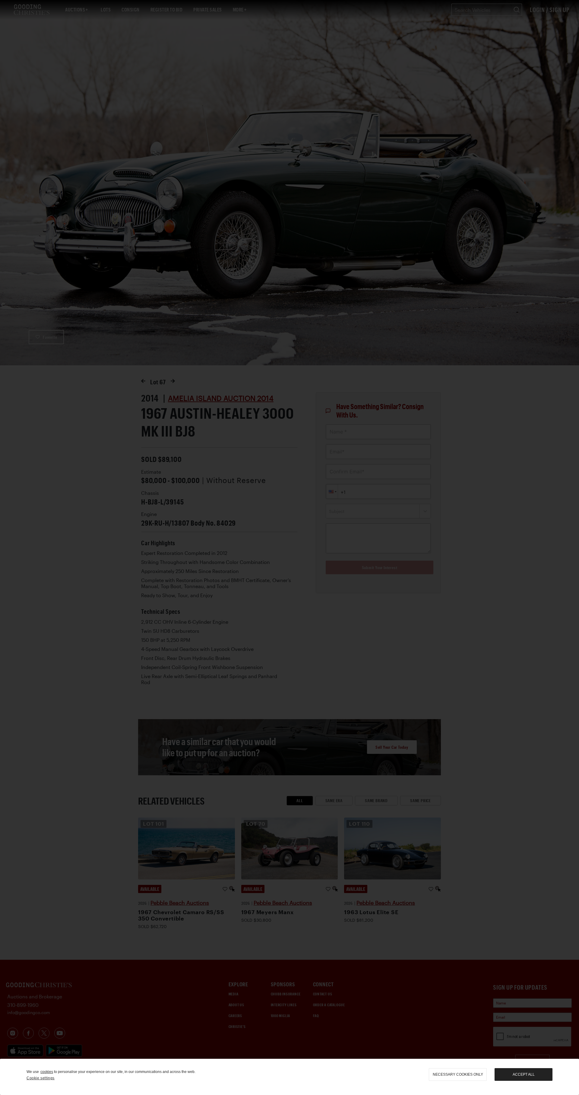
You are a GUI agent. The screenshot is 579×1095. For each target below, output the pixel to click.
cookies (46, 1072)
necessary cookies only (458, 1074)
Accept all (524, 1074)
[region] (289, 1077)
